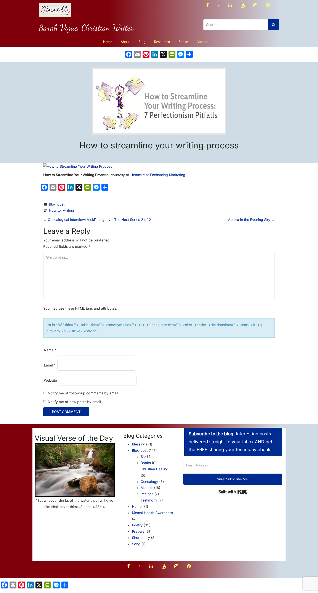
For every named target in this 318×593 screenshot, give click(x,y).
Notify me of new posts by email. (75, 402)
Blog (141, 42)
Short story (141, 537)
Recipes (147, 494)
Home (107, 42)
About (125, 42)
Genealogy (149, 481)
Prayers (138, 531)
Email (50, 365)
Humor (137, 506)
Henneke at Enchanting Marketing (157, 175)
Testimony (149, 500)
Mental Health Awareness (152, 513)
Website (50, 380)
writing (68, 210)
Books (183, 42)
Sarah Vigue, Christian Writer (86, 27)
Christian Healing (154, 469)
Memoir (147, 487)
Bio (143, 456)
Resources (162, 42)
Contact (203, 42)
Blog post (56, 204)
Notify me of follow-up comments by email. (83, 393)
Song (136, 544)
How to (55, 210)
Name (50, 350)
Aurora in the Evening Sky (251, 219)
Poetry (137, 525)
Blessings (139, 444)
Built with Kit (232, 492)
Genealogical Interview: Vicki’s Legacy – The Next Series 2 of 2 (97, 219)
